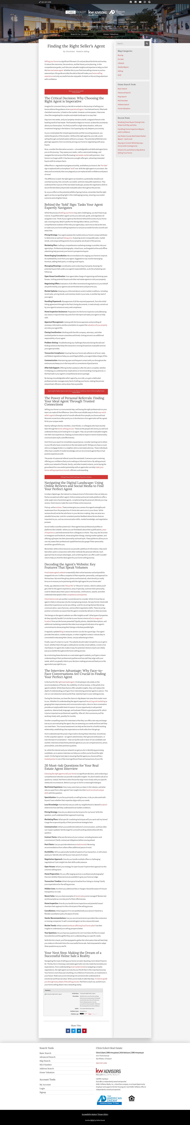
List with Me (95, 22)
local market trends (78, 967)
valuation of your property (97, 325)
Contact (144, 22)
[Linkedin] (135, 2)
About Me (69, 586)
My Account (45, 1084)
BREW (92, 1120)
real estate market (82, 155)
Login (42, 1088)
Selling (68, 22)
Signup (43, 1092)
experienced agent (77, 109)
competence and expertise (77, 595)
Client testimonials (52, 599)
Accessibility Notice (89, 1114)
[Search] (146, 43)
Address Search (123, 105)
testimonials (81, 844)
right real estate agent (66, 682)
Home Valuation (124, 109)
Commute (122, 22)
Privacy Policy (103, 1114)
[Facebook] (130, 2)
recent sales (79, 896)
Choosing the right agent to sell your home (60, 774)
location (103, 805)
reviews (59, 507)
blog (61, 632)
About (133, 22)
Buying (45, 22)
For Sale (104, 166)
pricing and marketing (97, 701)
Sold (72, 169)
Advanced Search (124, 93)
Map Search (122, 97)
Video (107, 27)
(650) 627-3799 (101, 1063)
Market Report (123, 67)
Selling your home (51, 61)
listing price (67, 238)
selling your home (67, 213)
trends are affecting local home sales (80, 926)
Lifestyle (121, 63)
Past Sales (109, 22)
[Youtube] (140, 2)
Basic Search (122, 89)
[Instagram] (144, 2)
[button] (68, 1031)
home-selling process (66, 429)
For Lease (57, 22)
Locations (81, 22)
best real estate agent (55, 70)
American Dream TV (89, 27)
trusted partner (50, 759)
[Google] (149, 2)
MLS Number (123, 101)
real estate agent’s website (56, 572)
